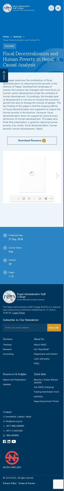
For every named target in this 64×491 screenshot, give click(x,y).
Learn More (18, 313)
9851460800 (12, 435)
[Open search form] (49, 8)
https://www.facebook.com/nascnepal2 (4, 441)
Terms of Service (26, 483)
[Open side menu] (55, 8)
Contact (7, 412)
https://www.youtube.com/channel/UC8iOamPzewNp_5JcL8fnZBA (14, 441)
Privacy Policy (9, 483)
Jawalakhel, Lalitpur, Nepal (18, 416)
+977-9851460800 (15, 426)
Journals (17, 36)
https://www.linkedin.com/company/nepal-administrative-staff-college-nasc (8, 441)
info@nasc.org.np (13, 421)
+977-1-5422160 (14, 430)
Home (6, 36)
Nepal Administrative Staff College (21, 7)
